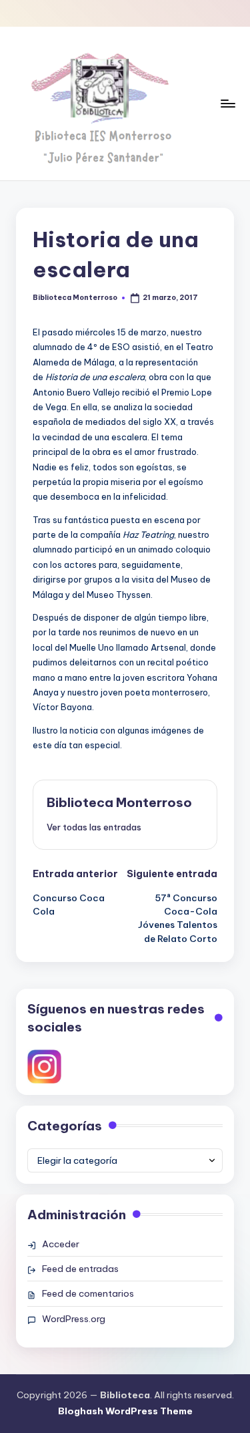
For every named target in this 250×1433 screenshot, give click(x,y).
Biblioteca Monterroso (119, 802)
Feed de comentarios (88, 1293)
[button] (94, 827)
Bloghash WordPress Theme (125, 1411)
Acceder (60, 1244)
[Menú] (227, 103)
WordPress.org (73, 1319)
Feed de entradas (80, 1269)
